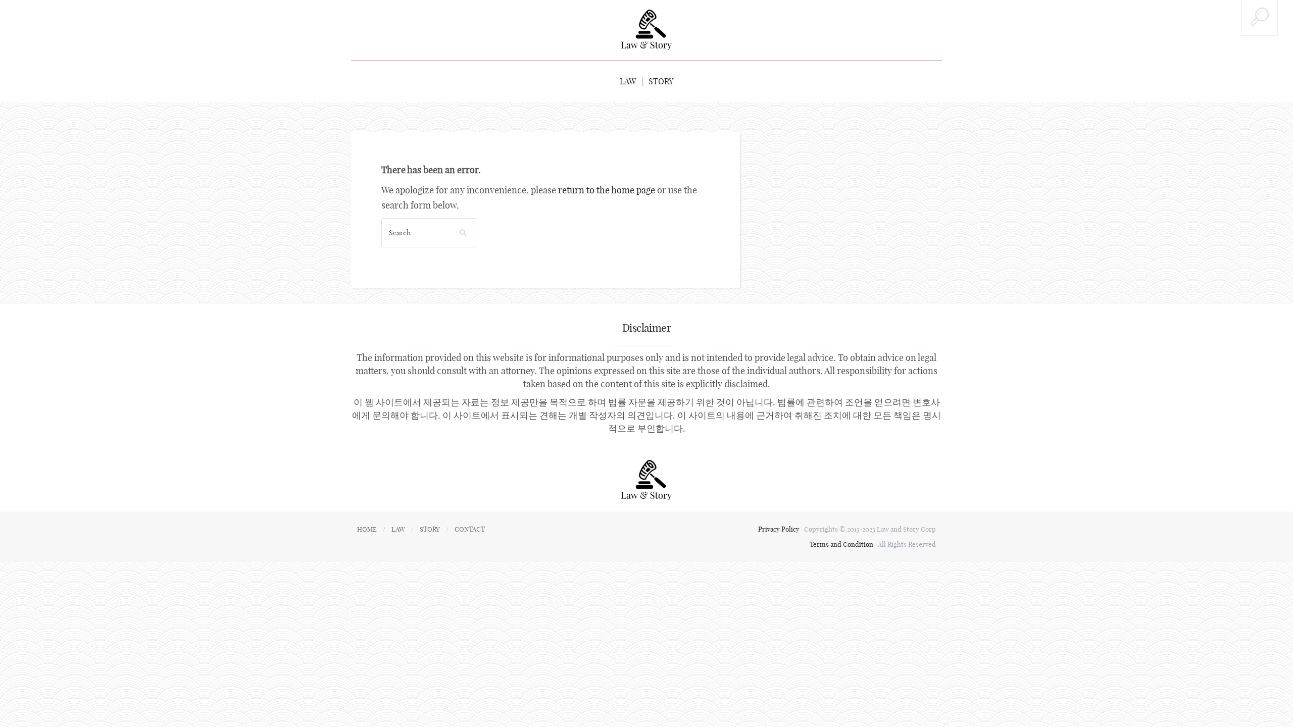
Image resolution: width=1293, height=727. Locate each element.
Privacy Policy (779, 529)
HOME (367, 529)
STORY (661, 81)
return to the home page (606, 190)
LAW (628, 81)
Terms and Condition (842, 544)
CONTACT (470, 529)
